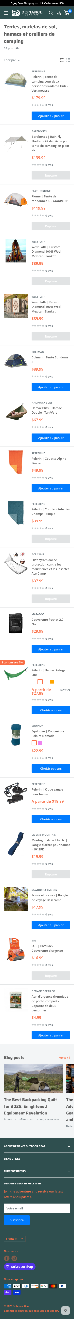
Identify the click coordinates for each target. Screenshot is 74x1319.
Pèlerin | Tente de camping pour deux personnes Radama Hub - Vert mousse (50, 83)
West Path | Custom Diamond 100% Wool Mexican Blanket (46, 251)
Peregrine (38, 71)
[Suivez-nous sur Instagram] (14, 1258)
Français (11, 1238)
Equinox (37, 725)
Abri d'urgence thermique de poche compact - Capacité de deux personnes (50, 1003)
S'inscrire (17, 1220)
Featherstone (41, 191)
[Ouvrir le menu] (6, 13)
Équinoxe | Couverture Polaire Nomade (48, 733)
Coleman (38, 352)
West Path (38, 241)
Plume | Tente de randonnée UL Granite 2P (50, 198)
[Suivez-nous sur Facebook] (6, 1258)
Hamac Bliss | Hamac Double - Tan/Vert (47, 410)
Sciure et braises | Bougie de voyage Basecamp (50, 897)
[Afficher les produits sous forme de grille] (68, 60)
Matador (38, 614)
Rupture (51, 175)
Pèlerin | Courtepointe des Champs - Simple (51, 511)
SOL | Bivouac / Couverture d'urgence (47, 948)
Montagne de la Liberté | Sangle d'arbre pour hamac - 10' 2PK (51, 844)
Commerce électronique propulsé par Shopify (31, 1310)
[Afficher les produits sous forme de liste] (62, 60)
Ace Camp (38, 554)
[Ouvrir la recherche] (51, 13)
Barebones (39, 131)
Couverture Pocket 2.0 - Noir (48, 622)
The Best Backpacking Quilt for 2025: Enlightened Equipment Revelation (30, 1106)
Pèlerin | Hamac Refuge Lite (49, 672)
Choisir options (51, 710)
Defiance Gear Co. (44, 991)
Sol (34, 940)
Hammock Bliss (42, 402)
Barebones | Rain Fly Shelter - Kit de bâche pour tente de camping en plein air (51, 143)
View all (64, 1058)
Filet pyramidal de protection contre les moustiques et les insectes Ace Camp (50, 567)
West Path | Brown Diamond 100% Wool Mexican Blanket (46, 306)
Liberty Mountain (44, 834)
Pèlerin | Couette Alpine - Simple (50, 461)
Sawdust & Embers (44, 890)
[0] (66, 12)
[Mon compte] (59, 13)
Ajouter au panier (51, 116)
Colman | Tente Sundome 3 (50, 359)
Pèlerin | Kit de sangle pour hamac (47, 791)
